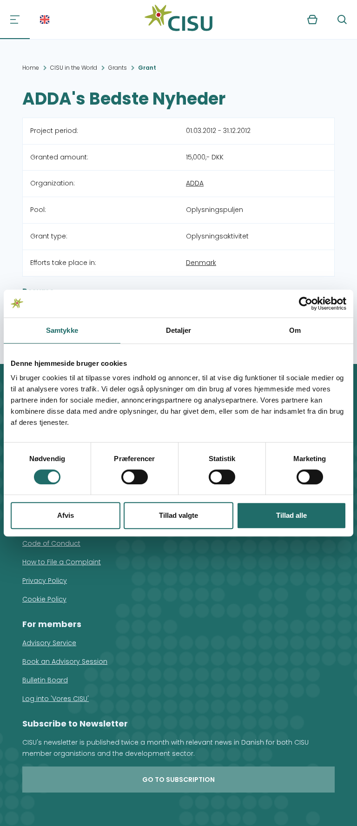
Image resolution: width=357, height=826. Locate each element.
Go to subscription (178, 779)
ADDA (195, 183)
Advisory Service (49, 643)
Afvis (65, 515)
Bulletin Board (45, 680)
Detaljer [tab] (179, 330)
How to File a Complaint (61, 562)
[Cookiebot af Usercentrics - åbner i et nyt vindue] (305, 304)
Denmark (201, 262)
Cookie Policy (44, 599)
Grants (117, 68)
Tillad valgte (178, 515)
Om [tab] (295, 330)
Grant (147, 68)
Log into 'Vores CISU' (55, 698)
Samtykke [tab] (62, 330)
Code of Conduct (51, 543)
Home (30, 68)
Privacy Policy (44, 580)
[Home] (178, 19)
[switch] (134, 476)
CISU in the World (73, 68)
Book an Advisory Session (64, 661)
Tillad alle (291, 515)
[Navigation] (15, 19)
